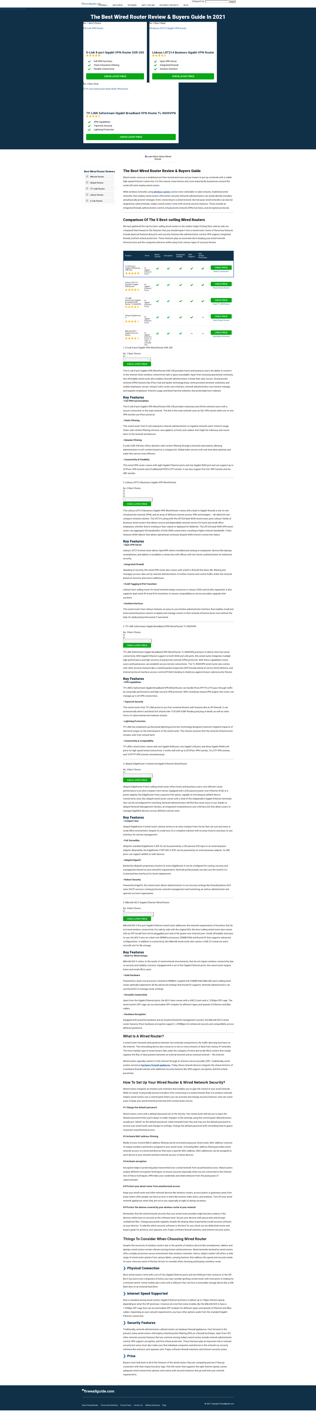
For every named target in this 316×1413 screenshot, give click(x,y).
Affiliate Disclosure (152, 1405)
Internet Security (169, 5)
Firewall (103, 5)
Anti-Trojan (148, 5)
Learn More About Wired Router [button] (159, 157)
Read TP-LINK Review (137, 641)
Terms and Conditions (109, 1405)
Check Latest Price (115, 76)
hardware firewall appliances (155, 1065)
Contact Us (138, 1405)
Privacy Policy (125, 1405)
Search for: (199, 1)
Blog (186, 5)
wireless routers (162, 192)
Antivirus (118, 5)
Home (3, 9)
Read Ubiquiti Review (138, 776)
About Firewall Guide (90, 1405)
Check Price (221, 267)
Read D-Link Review (137, 360)
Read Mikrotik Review (138, 914)
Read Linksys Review (138, 500)
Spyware (132, 5)
